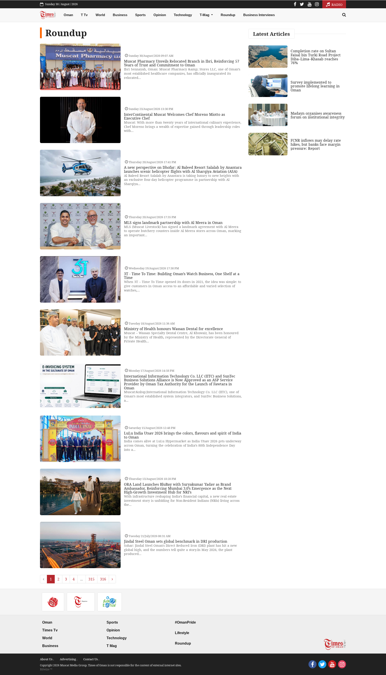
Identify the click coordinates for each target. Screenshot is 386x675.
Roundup (228, 15)
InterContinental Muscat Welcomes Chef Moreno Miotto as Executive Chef (174, 116)
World (100, 15)
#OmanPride (185, 622)
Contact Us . (91, 659)
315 (91, 579)
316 (103, 579)
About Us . (47, 659)
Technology (183, 15)
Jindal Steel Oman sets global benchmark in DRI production (175, 541)
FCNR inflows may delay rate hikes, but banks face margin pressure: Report (316, 144)
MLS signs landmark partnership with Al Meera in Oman (173, 222)
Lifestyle (182, 633)
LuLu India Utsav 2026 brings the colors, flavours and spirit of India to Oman (182, 435)
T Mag (112, 646)
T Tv (84, 15)
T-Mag (205, 15)
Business (120, 15)
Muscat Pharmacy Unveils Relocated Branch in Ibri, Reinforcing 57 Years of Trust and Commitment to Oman (181, 63)
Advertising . (68, 659)
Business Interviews (259, 15)
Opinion (159, 15)
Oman (68, 15)
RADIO (336, 4)
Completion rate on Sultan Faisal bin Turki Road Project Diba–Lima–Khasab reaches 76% (316, 57)
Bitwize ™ (46, 669)
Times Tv (50, 630)
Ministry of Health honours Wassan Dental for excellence (173, 328)
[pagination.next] (112, 579)
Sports (140, 15)
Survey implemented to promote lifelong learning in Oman (315, 86)
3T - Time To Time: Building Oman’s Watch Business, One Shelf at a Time (181, 275)
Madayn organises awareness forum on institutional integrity (318, 115)
